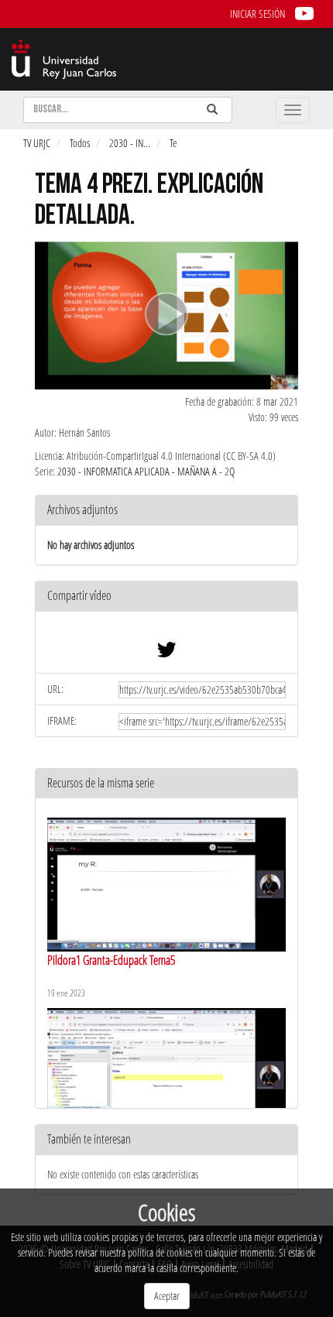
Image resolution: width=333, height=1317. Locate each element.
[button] (166, 596)
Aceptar (167, 1295)
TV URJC (36, 142)
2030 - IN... (129, 142)
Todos (80, 142)
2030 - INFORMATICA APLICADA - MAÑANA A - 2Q (146, 471)
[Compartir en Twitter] (166, 653)
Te (173, 142)
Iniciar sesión (257, 13)
